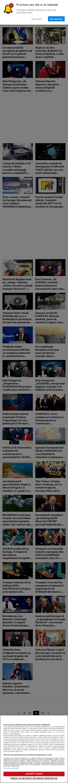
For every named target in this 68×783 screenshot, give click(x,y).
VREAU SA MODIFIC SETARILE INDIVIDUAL (34, 778)
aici (33, 744)
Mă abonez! (56, 19)
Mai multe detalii (15, 734)
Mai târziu (37, 19)
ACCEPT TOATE (34, 774)
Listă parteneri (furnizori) (11, 768)
